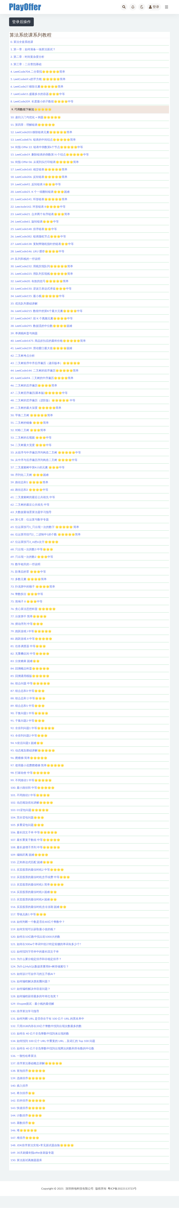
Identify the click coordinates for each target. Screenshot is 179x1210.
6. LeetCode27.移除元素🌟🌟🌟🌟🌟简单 (36, 86)
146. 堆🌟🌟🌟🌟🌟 (23, 1130)
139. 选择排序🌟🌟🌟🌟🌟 (27, 1078)
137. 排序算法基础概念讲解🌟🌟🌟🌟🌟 (36, 1063)
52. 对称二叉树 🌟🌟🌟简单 (28, 430)
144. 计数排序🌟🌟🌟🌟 (26, 1115)
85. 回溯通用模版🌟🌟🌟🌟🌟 (29, 676)
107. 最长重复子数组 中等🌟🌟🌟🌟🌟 (35, 839)
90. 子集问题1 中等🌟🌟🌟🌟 (29, 713)
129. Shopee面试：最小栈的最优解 (32, 1003)
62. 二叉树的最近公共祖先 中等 (29, 504)
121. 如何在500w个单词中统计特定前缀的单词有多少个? (45, 944)
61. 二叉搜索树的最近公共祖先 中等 (32, 497)
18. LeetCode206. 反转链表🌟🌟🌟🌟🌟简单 (38, 177)
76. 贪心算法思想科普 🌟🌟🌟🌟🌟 (33, 609)
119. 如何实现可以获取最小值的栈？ (33, 929)
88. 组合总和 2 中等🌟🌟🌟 (27, 698)
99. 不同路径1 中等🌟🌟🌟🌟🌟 (31, 780)
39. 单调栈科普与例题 (24, 333)
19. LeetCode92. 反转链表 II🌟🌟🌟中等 (35, 184)
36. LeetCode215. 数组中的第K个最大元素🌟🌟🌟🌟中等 (46, 311)
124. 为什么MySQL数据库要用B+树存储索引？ (39, 966)
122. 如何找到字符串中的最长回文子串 (34, 951)
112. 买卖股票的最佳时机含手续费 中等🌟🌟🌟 (40, 877)
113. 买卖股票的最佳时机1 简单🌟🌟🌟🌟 (37, 884)
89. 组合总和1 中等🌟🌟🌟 (27, 705)
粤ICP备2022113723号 (122, 1188)
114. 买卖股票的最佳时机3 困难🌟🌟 (33, 892)
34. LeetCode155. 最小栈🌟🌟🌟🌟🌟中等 (37, 296)
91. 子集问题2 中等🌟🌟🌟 (27, 720)
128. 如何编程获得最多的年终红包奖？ (34, 996)
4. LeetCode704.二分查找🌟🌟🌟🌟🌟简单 (37, 71)
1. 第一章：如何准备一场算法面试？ (32, 49)
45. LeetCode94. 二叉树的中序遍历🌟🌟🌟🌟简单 (41, 378)
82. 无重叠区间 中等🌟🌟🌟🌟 (29, 653)
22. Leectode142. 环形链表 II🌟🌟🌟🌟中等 (37, 206)
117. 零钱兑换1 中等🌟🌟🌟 (28, 914)
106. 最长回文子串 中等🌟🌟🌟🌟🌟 (33, 832)
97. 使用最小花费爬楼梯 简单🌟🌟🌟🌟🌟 (37, 765)
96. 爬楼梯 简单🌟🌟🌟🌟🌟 (28, 758)
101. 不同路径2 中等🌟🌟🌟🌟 (30, 795)
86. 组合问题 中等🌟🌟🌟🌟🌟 (30, 683)
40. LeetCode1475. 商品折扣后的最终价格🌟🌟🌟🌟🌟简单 (48, 340)
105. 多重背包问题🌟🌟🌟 (27, 825)
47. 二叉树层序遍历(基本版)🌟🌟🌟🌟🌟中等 (39, 393)
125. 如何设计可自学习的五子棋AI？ (33, 974)
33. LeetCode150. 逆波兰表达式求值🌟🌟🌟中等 (41, 288)
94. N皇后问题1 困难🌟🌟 (26, 743)
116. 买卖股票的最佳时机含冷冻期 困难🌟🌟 (38, 907)
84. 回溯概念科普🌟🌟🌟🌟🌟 (29, 668)
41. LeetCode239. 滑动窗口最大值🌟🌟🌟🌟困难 (41, 348)
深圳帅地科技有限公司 (79, 1188)
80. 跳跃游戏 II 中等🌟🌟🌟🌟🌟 (31, 638)
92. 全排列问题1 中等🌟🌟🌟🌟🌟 (32, 728)
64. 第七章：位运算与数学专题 (29, 519)
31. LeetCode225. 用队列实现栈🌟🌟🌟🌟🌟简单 (41, 273)
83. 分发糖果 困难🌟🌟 (25, 661)
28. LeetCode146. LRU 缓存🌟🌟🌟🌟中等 (37, 251)
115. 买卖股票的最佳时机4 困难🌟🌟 (33, 899)
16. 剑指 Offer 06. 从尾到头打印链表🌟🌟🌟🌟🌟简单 (44, 162)
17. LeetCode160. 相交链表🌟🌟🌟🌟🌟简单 (38, 169)
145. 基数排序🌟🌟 (22, 1123)
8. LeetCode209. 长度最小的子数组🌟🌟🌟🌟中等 (41, 101)
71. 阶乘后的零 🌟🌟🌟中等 (28, 571)
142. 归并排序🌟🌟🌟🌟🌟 (27, 1100)
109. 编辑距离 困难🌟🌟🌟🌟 (29, 854)
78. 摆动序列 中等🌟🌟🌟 (26, 623)
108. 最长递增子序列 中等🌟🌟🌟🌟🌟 (35, 847)
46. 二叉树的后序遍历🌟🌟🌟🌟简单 (33, 385)
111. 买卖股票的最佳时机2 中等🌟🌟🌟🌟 (37, 869)
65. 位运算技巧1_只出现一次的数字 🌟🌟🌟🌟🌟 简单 (44, 527)
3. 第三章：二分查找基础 (25, 64)
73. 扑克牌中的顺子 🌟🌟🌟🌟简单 (32, 586)
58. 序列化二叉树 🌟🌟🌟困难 (29, 474)
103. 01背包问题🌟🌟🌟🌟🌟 (29, 810)
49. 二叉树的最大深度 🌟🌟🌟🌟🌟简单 (35, 407)
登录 (156, 7)
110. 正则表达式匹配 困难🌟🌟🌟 (31, 862)
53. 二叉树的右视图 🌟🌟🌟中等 (31, 437)
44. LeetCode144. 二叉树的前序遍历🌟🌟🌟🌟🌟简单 (44, 370)
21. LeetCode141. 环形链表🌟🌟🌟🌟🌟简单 (38, 199)
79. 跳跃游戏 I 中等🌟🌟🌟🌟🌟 (31, 631)
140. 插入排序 (19, 1085)
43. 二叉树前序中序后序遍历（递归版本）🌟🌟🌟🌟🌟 (45, 363)
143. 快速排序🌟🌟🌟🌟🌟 (27, 1108)
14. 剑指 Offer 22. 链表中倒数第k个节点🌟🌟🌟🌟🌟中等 (46, 147)
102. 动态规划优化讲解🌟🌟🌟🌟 (31, 802)
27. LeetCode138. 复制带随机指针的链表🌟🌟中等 (42, 244)
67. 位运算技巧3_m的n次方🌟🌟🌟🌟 (34, 542)
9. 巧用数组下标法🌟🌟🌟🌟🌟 (31, 109)
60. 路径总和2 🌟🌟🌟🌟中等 (29, 489)
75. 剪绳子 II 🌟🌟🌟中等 (26, 601)
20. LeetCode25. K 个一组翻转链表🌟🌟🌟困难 (40, 191)
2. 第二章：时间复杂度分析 (27, 56)
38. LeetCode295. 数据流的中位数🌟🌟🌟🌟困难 (41, 325)
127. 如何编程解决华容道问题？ (30, 988)
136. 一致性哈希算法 (23, 1056)
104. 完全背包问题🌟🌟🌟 (27, 817)
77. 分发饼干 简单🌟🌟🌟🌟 (28, 616)
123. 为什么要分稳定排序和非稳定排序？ (36, 959)
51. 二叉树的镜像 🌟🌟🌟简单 (29, 422)
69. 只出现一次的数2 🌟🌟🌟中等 (31, 556)
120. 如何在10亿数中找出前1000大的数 (35, 936)
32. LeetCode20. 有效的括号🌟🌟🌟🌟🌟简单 (39, 281)
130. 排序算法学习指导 (24, 1011)
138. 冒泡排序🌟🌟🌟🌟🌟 (27, 1070)
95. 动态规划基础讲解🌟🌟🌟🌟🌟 (32, 750)
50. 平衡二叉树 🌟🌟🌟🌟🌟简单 (31, 415)
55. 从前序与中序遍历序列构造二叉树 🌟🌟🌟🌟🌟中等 (45, 452)
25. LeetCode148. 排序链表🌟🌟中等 (33, 229)
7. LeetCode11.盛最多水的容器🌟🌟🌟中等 (37, 94)
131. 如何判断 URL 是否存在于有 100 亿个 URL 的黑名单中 (47, 1018)
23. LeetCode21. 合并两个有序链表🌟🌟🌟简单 (40, 214)
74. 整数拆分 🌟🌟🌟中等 (26, 594)
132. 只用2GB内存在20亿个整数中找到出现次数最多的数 (46, 1026)
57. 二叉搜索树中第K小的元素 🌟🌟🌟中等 (37, 467)
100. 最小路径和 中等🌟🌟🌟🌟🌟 (32, 787)
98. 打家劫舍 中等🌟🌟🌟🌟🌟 (30, 772)
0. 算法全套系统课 (21, 42)
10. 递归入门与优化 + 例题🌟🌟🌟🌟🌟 (35, 117)
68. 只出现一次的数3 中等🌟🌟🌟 (31, 549)
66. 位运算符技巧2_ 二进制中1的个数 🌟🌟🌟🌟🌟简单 (45, 534)
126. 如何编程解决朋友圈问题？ (30, 981)
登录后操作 (21, 22)
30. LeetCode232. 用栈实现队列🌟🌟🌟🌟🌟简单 (41, 266)
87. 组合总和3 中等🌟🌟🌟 (27, 690)
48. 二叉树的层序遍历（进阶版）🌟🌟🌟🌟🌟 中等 (42, 400)
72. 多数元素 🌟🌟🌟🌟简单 (28, 579)
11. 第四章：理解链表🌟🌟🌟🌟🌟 (32, 124)
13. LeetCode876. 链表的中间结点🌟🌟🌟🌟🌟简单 (43, 139)
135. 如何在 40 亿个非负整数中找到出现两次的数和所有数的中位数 (52, 1048)
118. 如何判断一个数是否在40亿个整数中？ (37, 921)
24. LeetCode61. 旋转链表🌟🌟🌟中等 (34, 221)
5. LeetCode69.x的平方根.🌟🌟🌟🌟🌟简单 (37, 79)
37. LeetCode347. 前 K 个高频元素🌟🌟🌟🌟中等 (41, 318)
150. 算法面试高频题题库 (26, 1160)
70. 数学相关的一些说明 (25, 564)
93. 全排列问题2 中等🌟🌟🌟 (29, 735)
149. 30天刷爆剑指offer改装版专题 (32, 1152)
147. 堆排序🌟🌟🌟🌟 (24, 1137)
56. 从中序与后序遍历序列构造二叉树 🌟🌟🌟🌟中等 (43, 460)
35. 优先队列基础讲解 (24, 303)
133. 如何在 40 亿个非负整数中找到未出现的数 (39, 1033)
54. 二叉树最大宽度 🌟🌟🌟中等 (31, 445)
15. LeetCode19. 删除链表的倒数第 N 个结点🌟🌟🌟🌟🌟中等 (49, 154)
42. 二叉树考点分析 (22, 355)
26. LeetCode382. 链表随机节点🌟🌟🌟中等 (38, 236)
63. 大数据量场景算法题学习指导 (31, 512)
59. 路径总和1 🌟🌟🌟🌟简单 (29, 482)
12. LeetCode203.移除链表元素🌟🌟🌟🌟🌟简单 (41, 132)
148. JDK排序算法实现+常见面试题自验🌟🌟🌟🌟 (42, 1145)
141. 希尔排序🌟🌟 (22, 1093)
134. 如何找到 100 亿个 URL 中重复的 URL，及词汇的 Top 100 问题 (52, 1041)
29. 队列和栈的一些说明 (25, 258)
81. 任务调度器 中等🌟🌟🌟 (28, 646)
